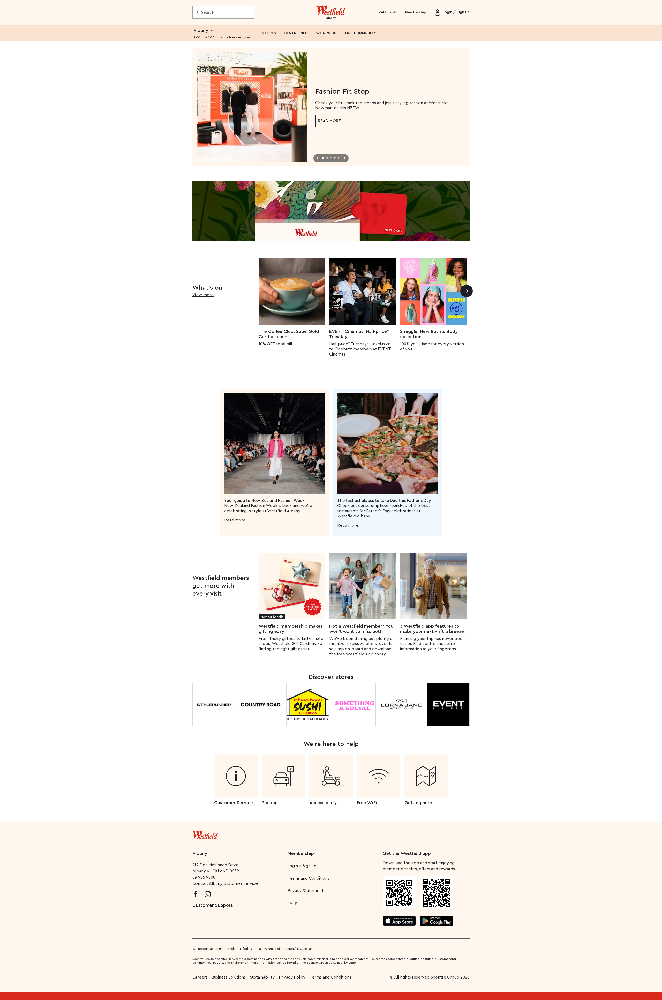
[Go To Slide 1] (323, 158)
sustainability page (342, 962)
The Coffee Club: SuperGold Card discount (289, 334)
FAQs (293, 903)
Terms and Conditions (308, 878)
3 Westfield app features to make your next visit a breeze (432, 629)
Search (207, 12)
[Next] (466, 291)
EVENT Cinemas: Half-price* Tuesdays (359, 334)
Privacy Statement (306, 891)
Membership (415, 12)
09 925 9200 (203, 877)
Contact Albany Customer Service (225, 883)
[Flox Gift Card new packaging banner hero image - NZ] (331, 211)
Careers (199, 977)
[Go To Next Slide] (344, 158)
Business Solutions (229, 977)
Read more (329, 121)
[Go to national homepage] (205, 834)
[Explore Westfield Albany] (331, 12)
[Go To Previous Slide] (317, 158)
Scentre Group (445, 977)
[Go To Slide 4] (335, 158)
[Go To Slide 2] (327, 158)
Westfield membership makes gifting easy (290, 629)
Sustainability (262, 977)
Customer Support (212, 905)
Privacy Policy (292, 977)
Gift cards (388, 12)
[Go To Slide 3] (331, 158)
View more (203, 295)
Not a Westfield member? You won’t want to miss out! (361, 629)
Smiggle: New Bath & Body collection (429, 334)
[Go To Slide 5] (339, 158)
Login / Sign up (302, 866)
